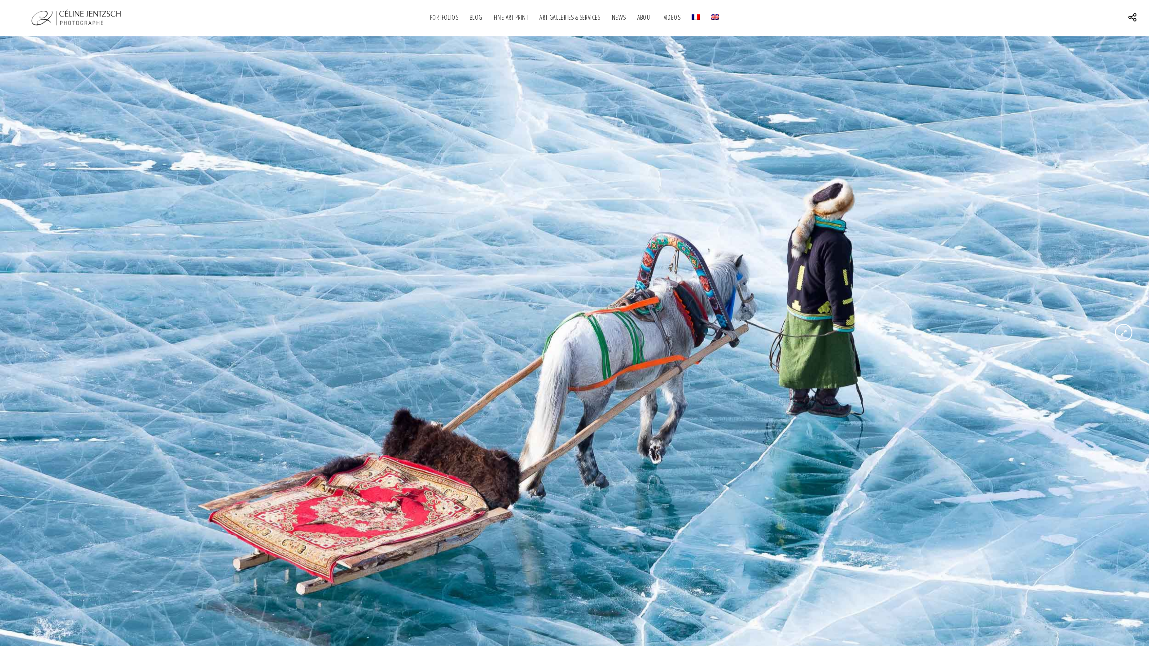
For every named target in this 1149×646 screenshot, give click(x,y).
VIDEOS (672, 17)
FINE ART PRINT (511, 17)
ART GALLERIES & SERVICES (570, 17)
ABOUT (645, 17)
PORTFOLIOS (444, 17)
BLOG (475, 17)
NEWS (619, 17)
